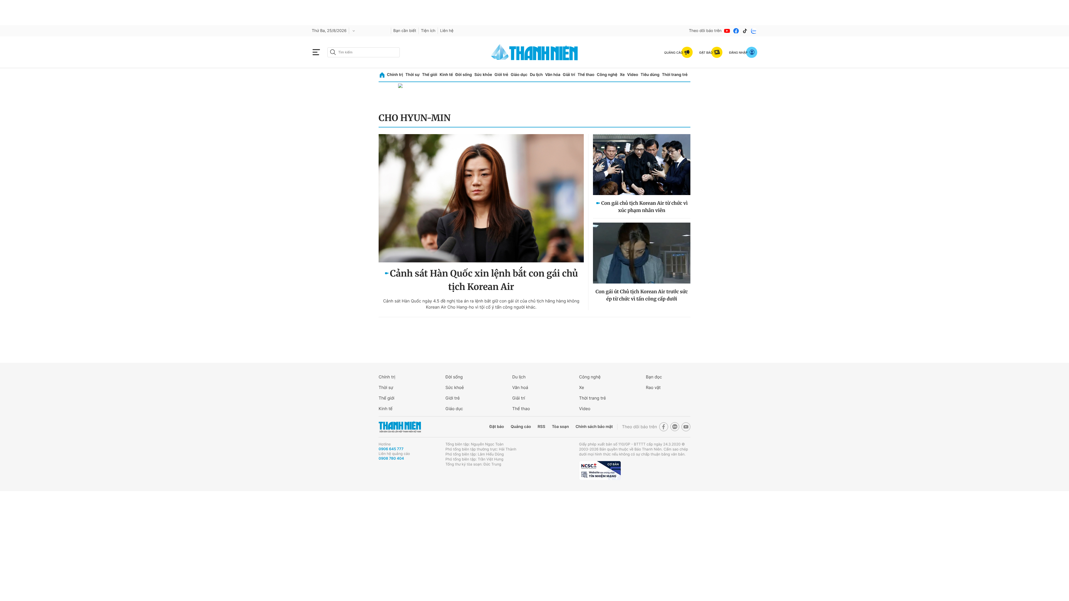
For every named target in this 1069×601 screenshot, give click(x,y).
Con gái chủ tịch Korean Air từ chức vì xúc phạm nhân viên (644, 206)
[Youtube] (727, 31)
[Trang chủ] (382, 75)
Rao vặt (653, 387)
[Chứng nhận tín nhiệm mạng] (600, 470)
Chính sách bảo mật (594, 426)
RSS (541, 426)
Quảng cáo (521, 426)
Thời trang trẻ (675, 74)
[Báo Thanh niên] (400, 427)
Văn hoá (520, 387)
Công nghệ (607, 74)
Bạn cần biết (404, 30)
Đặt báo (496, 426)
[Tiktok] (745, 31)
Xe (622, 74)
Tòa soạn (560, 426)
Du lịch (536, 74)
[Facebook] (736, 31)
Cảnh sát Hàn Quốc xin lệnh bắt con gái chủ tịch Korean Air (484, 280)
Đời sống (463, 74)
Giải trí (569, 74)
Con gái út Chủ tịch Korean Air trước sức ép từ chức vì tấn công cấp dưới (641, 295)
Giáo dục (519, 74)
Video (632, 74)
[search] (363, 52)
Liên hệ (446, 30)
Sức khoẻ (454, 387)
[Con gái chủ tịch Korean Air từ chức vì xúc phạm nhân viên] (641, 164)
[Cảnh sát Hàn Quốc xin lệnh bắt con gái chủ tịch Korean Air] (481, 198)
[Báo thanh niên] (534, 52)
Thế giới (429, 74)
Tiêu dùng (650, 74)
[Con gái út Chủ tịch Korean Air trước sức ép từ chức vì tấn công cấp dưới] (641, 253)
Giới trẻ (501, 74)
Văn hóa (552, 74)
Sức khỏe (483, 74)
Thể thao (586, 74)
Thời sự (412, 74)
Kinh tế (446, 74)
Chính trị (395, 74)
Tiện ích (428, 30)
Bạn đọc (654, 377)
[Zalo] (754, 31)
